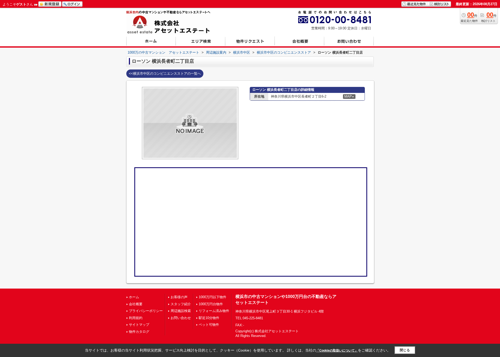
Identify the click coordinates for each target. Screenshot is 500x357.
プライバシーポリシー (146, 311)
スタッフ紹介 (181, 304)
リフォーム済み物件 (214, 311)
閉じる (405, 350)
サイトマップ (139, 325)
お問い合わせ (181, 318)
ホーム (134, 297)
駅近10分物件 (209, 318)
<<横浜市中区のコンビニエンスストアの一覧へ (165, 73)
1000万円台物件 (211, 304)
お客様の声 (179, 297)
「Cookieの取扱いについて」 (337, 350)
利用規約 (135, 318)
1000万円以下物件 (212, 297)
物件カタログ (139, 332)
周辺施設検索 (181, 311)
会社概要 (135, 304)
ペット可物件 (209, 325)
